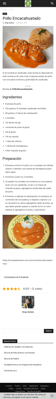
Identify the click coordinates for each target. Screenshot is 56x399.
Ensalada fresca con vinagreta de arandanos (23, 365)
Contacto (8, 386)
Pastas (11, 388)
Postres (17, 386)
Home (5, 10)
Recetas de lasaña (34, 391)
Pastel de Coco (10, 371)
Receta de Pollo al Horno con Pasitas (19, 353)
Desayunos (44, 386)
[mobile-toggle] (4, 3)
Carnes (18, 388)
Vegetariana (33, 386)
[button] (52, 3)
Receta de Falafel (11, 359)
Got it (44, 397)
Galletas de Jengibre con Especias (18, 347)
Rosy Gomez (9, 23)
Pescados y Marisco (31, 388)
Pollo (11, 10)
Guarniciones (20, 391)
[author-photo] (28, 308)
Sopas (43, 388)
